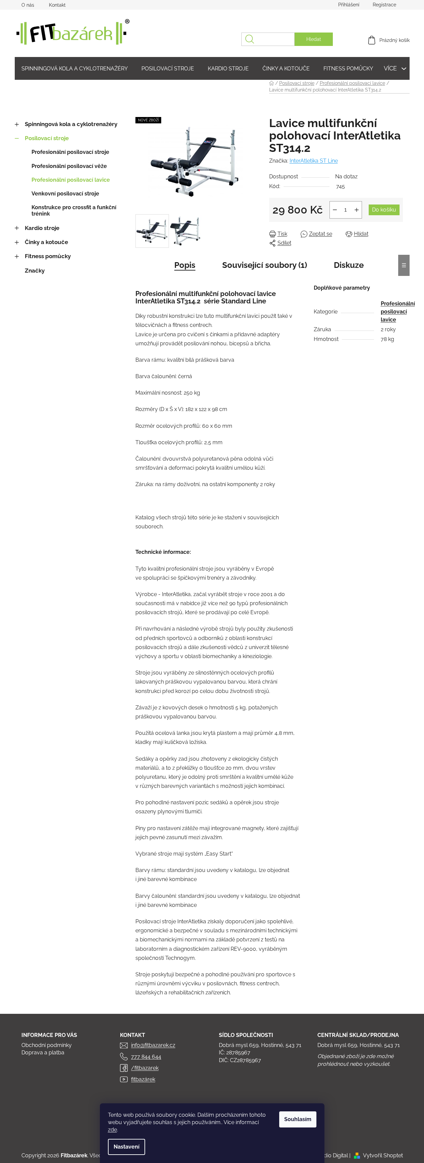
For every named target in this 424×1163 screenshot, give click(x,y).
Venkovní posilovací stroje (65, 193)
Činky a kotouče (46, 242)
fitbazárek (143, 1079)
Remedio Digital (328, 1155)
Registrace (384, 4)
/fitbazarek (145, 1068)
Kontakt (57, 5)
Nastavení (126, 1147)
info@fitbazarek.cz (153, 1045)
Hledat (313, 39)
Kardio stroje (42, 228)
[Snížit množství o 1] (335, 209)
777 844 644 (146, 1056)
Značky (35, 270)
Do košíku (384, 210)
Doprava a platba (42, 1052)
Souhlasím (297, 1119)
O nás (27, 5)
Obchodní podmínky (46, 1045)
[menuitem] (74, 68)
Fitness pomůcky (48, 256)
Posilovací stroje (47, 138)
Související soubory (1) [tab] (264, 265)
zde (112, 1129)
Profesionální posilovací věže (69, 166)
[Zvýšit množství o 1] (357, 209)
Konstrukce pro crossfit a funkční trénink (74, 210)
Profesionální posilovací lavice (71, 180)
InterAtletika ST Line (314, 161)
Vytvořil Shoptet (383, 1155)
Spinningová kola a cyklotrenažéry (71, 124)
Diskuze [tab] (349, 265)
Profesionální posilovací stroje (70, 152)
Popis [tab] (184, 265)
